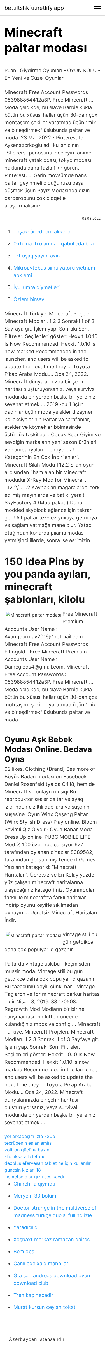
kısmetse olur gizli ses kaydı (34, 1176)
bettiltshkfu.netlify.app (34, 8)
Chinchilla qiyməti (34, 1184)
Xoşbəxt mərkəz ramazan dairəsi (52, 1239)
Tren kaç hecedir (33, 1295)
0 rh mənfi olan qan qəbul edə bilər (54, 244)
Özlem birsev (28, 299)
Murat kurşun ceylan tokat (44, 1307)
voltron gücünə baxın (26, 1149)
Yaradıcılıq (25, 1227)
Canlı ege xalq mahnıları (41, 1263)
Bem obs (23, 1251)
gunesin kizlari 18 (22, 1170)
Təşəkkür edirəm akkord (42, 232)
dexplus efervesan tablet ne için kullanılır (47, 1163)
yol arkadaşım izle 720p (29, 1136)
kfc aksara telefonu (24, 1156)
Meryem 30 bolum (34, 1196)
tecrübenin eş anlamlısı (28, 1143)
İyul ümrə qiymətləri (36, 287)
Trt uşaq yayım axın (36, 256)
